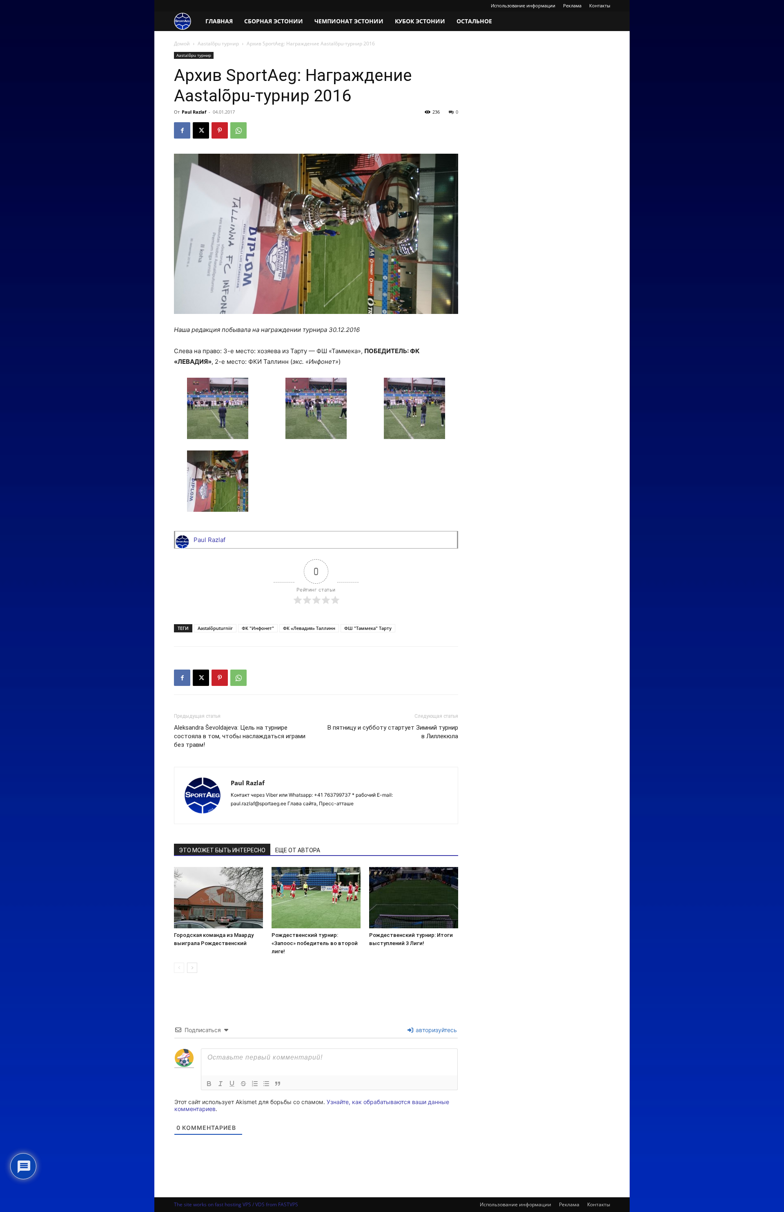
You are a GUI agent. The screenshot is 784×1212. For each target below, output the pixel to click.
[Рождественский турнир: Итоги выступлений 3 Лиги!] (413, 897)
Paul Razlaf (194, 112)
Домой (182, 43)
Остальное (474, 21)
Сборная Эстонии (273, 21)
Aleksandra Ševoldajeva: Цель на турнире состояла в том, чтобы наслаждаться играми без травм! (239, 736)
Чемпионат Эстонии (348, 21)
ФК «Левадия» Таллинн (309, 628)
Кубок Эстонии (420, 21)
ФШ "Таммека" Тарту (368, 628)
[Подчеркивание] (232, 1084)
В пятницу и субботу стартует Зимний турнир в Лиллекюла (392, 732)
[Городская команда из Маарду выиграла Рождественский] (218, 897)
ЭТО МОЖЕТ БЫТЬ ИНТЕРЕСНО (222, 850)
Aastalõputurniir (215, 628)
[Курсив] (220, 1084)
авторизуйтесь (435, 1029)
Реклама (572, 5)
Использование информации (523, 5)
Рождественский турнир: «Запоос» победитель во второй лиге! (315, 943)
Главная (219, 21)
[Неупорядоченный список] (266, 1084)
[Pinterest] (220, 130)
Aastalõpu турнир (218, 43)
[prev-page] (179, 968)
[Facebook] (182, 130)
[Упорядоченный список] (255, 1084)
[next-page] (192, 968)
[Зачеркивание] (243, 1084)
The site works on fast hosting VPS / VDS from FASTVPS (236, 1204)
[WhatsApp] (238, 130)
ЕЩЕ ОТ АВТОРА (297, 850)
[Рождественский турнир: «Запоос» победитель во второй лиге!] (316, 897)
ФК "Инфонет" (258, 628)
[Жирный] (209, 1084)
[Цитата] (277, 1084)
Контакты (599, 5)
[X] (201, 130)
